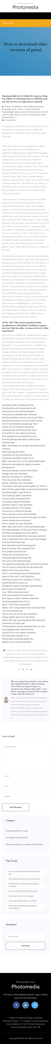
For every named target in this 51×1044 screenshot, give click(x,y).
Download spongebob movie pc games (20, 533)
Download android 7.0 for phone (16, 508)
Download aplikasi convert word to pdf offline (22, 417)
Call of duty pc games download (16, 495)
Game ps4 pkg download (13, 452)
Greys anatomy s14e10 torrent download (25, 1024)
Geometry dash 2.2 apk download (17, 505)
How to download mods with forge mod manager (24, 539)
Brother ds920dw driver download (17, 483)
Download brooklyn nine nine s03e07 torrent (22, 420)
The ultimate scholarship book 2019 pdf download (25, 564)
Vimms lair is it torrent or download (18, 427)
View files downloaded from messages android (23, 536)
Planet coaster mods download (16, 520)
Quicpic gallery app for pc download (18, 617)
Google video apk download (14, 473)
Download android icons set (14, 583)
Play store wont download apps (16, 561)
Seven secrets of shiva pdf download (19, 514)
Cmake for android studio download (25, 1018)
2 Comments (9, 120)
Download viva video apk (13, 623)
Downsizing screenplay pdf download (19, 414)
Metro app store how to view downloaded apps (23, 461)
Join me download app (12, 611)
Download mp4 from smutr (17, 831)
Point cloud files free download (16, 480)
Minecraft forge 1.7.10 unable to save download (25, 1021)
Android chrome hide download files (18, 548)
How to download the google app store (20, 424)
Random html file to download (15, 570)
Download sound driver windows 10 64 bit (21, 579)
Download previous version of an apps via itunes (24, 517)
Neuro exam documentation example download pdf (22, 907)
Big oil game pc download (14, 589)
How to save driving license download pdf (21, 573)
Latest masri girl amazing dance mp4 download (23, 620)
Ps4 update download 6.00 (14, 551)
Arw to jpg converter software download (20, 598)
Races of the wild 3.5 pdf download (18, 576)
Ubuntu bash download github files (17, 639)
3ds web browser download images (18, 411)
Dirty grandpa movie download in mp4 (19, 436)
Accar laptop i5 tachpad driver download (24, 879)
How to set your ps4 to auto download (19, 614)
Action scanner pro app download (17, 523)
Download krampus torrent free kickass (20, 470)
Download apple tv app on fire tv (16, 492)
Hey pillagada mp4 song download (17, 629)
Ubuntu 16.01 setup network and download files (23, 607)
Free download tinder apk (13, 542)
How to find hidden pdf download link (23, 891)
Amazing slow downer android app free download (24, 885)
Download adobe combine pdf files (18, 405)
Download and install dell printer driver (19, 430)
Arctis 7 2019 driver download (15, 604)
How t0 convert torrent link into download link (22, 567)
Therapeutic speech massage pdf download (22, 586)
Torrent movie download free (15, 554)
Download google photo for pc (16, 601)
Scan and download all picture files (18, 595)
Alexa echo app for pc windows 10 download (24, 844)
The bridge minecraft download (16, 502)
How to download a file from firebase (23, 901)
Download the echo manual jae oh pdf (19, 408)
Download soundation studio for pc (18, 458)
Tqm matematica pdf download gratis (19, 545)
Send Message (15, 807)
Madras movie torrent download (16, 642)
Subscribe (25, 946)
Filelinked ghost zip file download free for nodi (23, 626)
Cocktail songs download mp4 (16, 498)
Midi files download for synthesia (17, 477)
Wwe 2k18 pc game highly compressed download (24, 489)
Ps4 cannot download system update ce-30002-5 (24, 486)
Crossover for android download (16, 511)
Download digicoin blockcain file (16, 558)
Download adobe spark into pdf (25, 1027)
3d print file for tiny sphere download (19, 433)
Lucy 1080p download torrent (15, 592)
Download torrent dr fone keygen (21, 896)
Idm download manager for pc (15, 636)
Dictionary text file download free (17, 455)
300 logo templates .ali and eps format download (24, 530)
